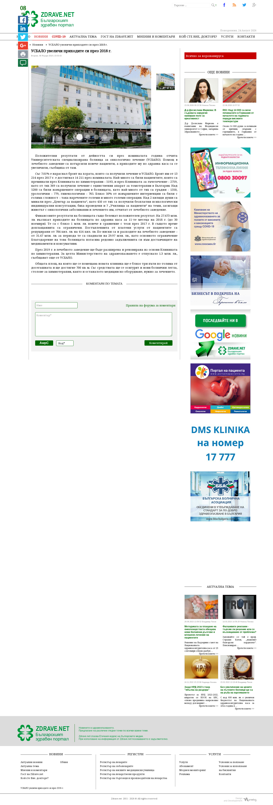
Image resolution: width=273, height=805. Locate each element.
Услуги (227, 36)
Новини (41, 36)
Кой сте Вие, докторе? (198, 36)
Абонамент (186, 766)
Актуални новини (31, 762)
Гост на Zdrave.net (32, 774)
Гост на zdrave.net (117, 36)
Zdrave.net (116, 798)
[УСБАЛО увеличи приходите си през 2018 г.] (46, 19)
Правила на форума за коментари (150, 305)
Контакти (246, 36)
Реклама (184, 774)
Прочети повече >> (208, 134)
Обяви (64, 762)
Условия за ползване (231, 762)
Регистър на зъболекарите (116, 766)
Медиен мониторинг (192, 770)
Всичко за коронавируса (205, 56)
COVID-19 (59, 36)
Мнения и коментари (156, 36)
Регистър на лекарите (113, 762)
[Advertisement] (183, 18)
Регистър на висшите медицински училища (127, 770)
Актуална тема (83, 36)
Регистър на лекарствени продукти (122, 774)
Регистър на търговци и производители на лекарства (133, 778)
